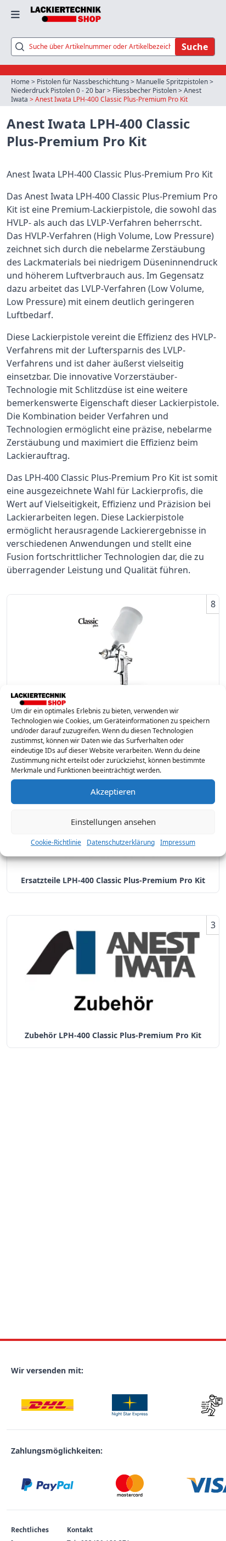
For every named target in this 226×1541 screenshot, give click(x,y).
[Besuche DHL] (47, 1405)
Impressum (177, 842)
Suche (195, 47)
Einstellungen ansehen (113, 821)
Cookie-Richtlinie (56, 842)
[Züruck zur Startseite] (66, 14)
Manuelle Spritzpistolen (172, 81)
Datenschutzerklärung (121, 842)
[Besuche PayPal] (47, 1485)
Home (20, 81)
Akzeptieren (113, 791)
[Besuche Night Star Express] (130, 1405)
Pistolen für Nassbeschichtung (83, 81)
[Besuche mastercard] (130, 1485)
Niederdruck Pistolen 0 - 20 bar (58, 90)
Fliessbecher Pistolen (144, 90)
